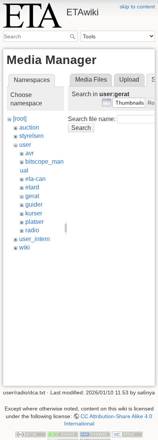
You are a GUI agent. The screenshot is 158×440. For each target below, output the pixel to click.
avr (29, 153)
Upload (129, 79)
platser (34, 221)
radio (32, 230)
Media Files (91, 79)
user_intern (34, 239)
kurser (33, 213)
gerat (32, 196)
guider (34, 204)
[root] (19, 118)
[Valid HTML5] (127, 434)
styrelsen (31, 136)
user (25, 144)
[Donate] (63, 434)
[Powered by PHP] (95, 434)
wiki (24, 247)
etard (32, 187)
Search (73, 36)
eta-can (35, 179)
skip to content (137, 6)
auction (29, 127)
